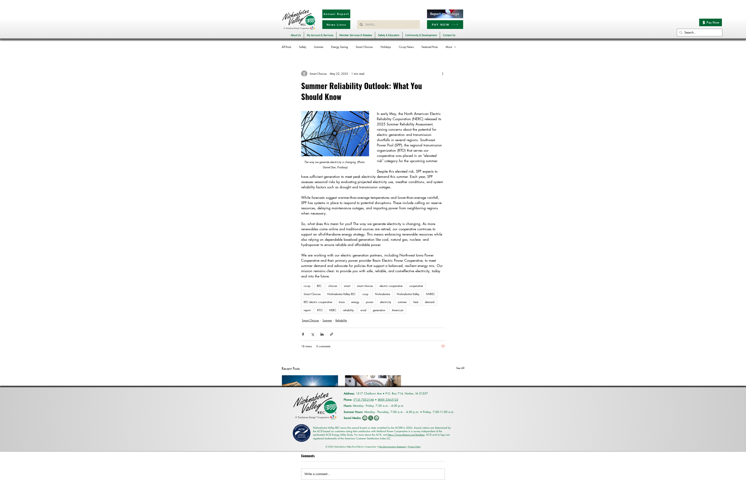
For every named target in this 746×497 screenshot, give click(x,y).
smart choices (365, 286)
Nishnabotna (382, 294)
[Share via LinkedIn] (322, 334)
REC (319, 286)
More (449, 47)
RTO (319, 310)
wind (363, 310)
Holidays (386, 47)
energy (355, 302)
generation (379, 310)
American (397, 310)
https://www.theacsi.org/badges (406, 434)
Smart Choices (364, 47)
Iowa (342, 302)
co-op (307, 286)
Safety (302, 47)
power (369, 302)
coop (365, 294)
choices (332, 286)
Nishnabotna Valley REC (341, 294)
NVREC (430, 294)
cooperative (416, 286)
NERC (332, 310)
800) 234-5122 (388, 399)
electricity (385, 302)
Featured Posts (430, 47)
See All (460, 368)
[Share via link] (331, 334)
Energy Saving (339, 47)
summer (402, 302)
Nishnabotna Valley (408, 294)
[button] (296, 35)
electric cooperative (391, 286)
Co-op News (406, 47)
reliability (348, 310)
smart (347, 286)
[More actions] (442, 73)
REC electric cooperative (318, 302)
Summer (318, 47)
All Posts (286, 47)
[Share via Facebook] (303, 334)
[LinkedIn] (376, 418)
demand (429, 302)
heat (415, 302)
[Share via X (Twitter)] (312, 334)
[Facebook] (364, 418)
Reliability (341, 320)
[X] (370, 418)
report (307, 310)
